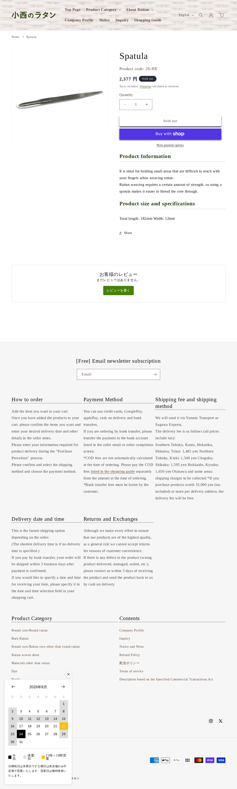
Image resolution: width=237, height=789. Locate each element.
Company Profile (131, 630)
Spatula (31, 37)
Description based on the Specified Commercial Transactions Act (166, 679)
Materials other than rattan (31, 663)
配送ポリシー (129, 663)
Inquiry (124, 638)
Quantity (126, 95)
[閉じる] (68, 674)
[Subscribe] (155, 374)
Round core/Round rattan (30, 630)
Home (15, 37)
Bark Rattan (20, 638)
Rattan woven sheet (25, 655)
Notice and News (131, 646)
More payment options (170, 145)
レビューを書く (118, 290)
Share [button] (128, 233)
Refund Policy (129, 655)
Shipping (145, 86)
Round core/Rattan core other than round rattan (46, 646)
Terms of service (131, 671)
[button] (103, 10)
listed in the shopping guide (113, 471)
